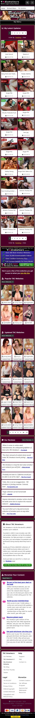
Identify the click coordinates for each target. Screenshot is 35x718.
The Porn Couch (26, 477)
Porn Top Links (11, 514)
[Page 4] (22, 33)
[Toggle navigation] (32, 2)
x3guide (9, 494)
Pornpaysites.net (12, 487)
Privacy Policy (25, 715)
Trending (18, 37)
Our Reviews (7, 656)
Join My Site (25, 273)
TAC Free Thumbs (9, 670)
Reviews (8, 561)
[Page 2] (19, 33)
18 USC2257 (7, 680)
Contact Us (22, 662)
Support (21, 656)
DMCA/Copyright (8, 689)
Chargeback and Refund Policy (8, 695)
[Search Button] (27, 2)
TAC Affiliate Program (23, 684)
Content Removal (9, 692)
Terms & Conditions (9, 683)
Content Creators (24, 680)
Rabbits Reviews (15, 504)
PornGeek (24, 450)
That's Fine (15, 717)
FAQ (20, 659)
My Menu (17, 22)
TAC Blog (6, 667)
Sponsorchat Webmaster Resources (23, 690)
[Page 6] (23, 432)
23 (27, 432)
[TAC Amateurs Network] (9, 2)
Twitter (5, 672)
